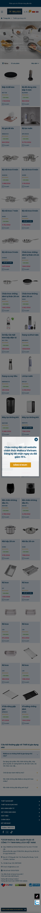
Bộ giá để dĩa (8, 128)
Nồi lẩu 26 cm (28, 541)
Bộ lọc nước (27, 128)
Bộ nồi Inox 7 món (10, 211)
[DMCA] (7, 885)
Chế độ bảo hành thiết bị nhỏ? (13, 773)
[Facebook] (3, 832)
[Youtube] (7, 832)
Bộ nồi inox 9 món (10, 252)
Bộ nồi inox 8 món (30, 211)
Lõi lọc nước (27, 376)
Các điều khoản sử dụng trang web (11, 874)
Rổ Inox (25, 665)
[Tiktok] (11, 832)
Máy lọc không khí (10, 417)
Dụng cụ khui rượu (30, 335)
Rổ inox (5, 582)
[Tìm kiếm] (24, 12)
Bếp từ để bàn (8, 87)
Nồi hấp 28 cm (8, 541)
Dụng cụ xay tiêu (9, 376)
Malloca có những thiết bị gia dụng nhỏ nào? (17, 755)
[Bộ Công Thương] (34, 885)
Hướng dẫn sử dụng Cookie (9, 879)
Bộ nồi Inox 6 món (10, 169)
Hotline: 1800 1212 (8, 827)
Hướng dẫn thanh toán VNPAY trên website (14, 881)
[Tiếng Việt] (33, 12)
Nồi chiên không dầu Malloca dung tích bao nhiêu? (18, 780)
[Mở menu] (2, 12)
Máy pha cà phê (9, 458)
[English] (37, 12)
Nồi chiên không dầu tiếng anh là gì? (15, 787)
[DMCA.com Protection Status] (20, 885)
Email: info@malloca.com (11, 867)
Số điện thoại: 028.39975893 (12, 863)
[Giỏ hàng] (29, 12)
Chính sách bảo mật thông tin (10, 876)
